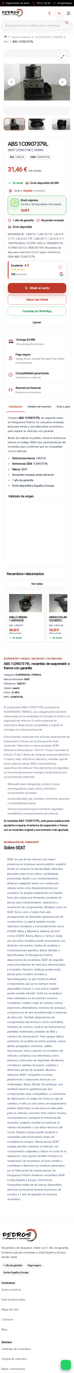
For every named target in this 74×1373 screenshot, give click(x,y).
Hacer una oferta (37, 300)
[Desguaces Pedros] (12, 12)
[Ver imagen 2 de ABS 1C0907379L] (38, 124)
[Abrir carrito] (59, 13)
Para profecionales (13, 1299)
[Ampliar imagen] (63, 57)
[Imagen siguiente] (63, 82)
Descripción (15, 406)
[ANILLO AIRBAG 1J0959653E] (25, 602)
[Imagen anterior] (11, 82)
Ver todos (37, 583)
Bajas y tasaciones (13, 1369)
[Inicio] (5, 37)
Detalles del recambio (39, 406)
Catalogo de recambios (16, 1349)
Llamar (37, 322)
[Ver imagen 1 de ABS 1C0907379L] (14, 124)
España (34, 190)
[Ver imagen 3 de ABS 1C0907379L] (62, 124)
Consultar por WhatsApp (37, 311)
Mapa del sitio (10, 1309)
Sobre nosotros (11, 1289)
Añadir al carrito (40, 288)
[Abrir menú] (68, 13)
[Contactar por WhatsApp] (66, 1365)
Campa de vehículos (14, 1359)
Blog (4, 1329)
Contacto (7, 1319)
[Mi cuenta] (50, 13)
